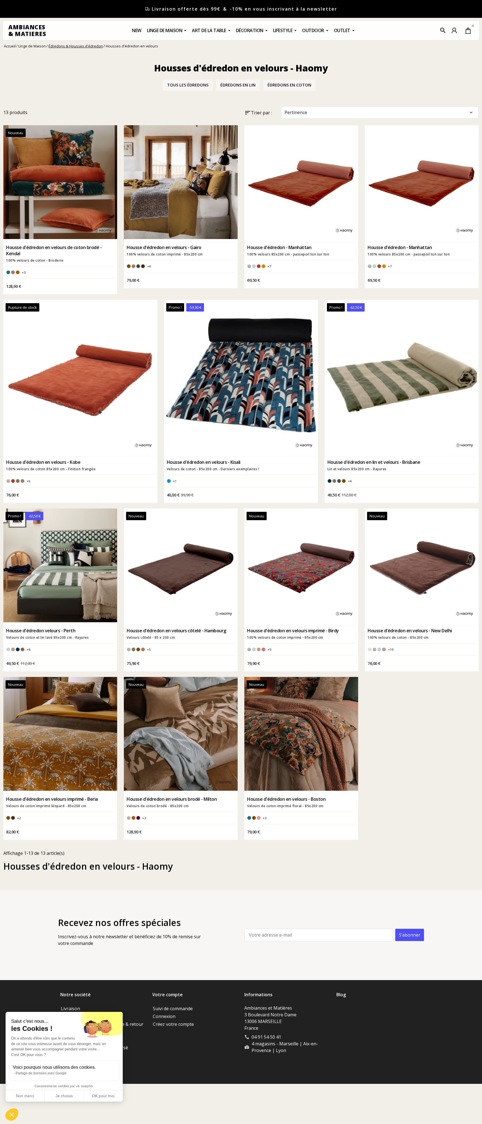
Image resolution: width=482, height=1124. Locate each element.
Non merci (25, 1096)
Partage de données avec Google (41, 1073)
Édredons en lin (238, 85)
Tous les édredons (187, 85)
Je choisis (64, 1096)
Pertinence (379, 112)
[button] (443, 30)
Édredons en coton (289, 85)
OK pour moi (103, 1096)
